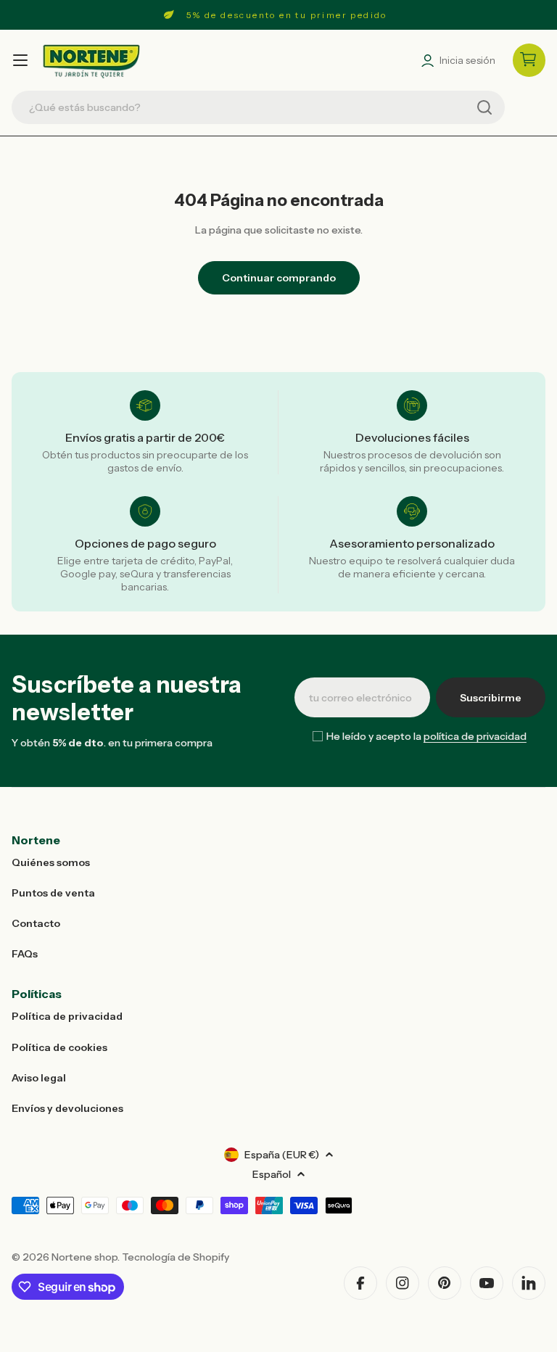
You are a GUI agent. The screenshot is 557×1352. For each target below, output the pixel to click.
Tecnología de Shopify (175, 1257)
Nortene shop (84, 1257)
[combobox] (258, 107)
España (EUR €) (281, 1154)
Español (271, 1174)
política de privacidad (475, 736)
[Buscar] (484, 107)
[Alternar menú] (20, 60)
